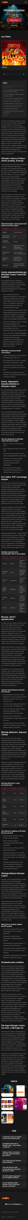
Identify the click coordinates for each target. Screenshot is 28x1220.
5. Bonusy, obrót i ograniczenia (11, 101)
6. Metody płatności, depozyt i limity (13, 103)
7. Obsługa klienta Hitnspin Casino (12, 106)
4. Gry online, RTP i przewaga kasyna (13, 98)
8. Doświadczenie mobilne (10, 108)
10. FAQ (5, 115)
